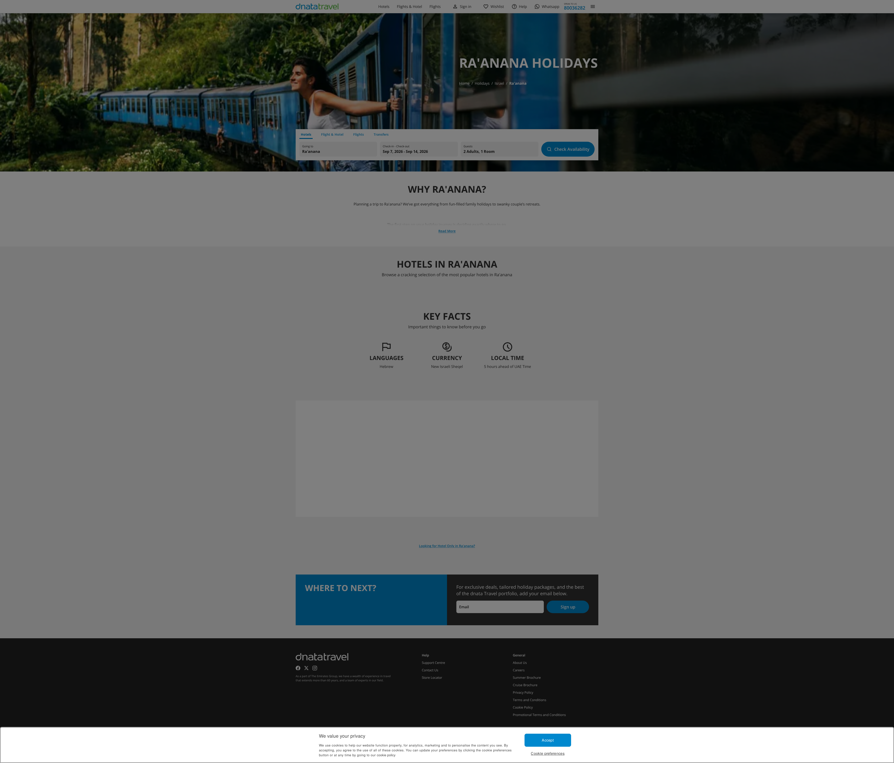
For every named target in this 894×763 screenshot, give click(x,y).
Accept (548, 740)
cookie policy (386, 755)
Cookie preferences (548, 753)
